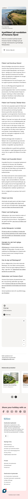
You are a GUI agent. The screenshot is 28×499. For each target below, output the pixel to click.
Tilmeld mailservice (9, 446)
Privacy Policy (7, 452)
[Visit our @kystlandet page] (12, 411)
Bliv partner (7, 484)
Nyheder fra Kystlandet (10, 463)
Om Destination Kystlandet (11, 476)
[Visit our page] (3, 411)
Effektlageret (5, 247)
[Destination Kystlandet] (7, 419)
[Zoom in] (24, 340)
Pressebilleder (7, 465)
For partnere (7, 482)
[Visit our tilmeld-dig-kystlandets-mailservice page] (16, 411)
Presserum (7, 467)
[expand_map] (23, 320)
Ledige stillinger (8, 480)
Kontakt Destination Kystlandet (12, 478)
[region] (14, 332)
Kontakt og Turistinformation (11, 448)
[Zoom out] (24, 344)
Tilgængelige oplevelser (10, 454)
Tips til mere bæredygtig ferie (12, 450)
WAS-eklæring (8, 444)
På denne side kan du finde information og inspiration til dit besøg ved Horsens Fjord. (14, 285)
